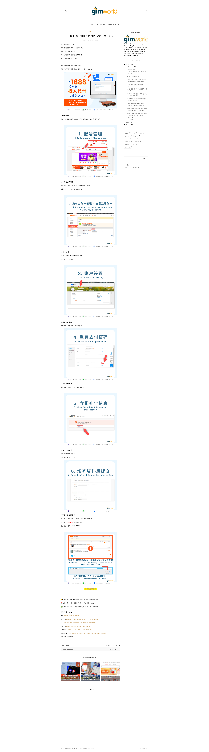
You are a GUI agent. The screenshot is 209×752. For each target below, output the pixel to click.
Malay (134, 139)
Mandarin (127, 141)
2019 (128, 124)
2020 (128, 122)
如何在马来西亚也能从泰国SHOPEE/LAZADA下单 (69, 678)
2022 (128, 64)
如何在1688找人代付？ (89, 678)
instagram (144, 161)
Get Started (101, 24)
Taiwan (127, 144)
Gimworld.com (74, 748)
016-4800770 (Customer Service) (95, 633)
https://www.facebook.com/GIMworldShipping (82, 619)
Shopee (137, 141)
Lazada (127, 139)
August (130, 69)
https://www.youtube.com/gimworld (80, 629)
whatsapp (136, 167)
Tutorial (127, 147)
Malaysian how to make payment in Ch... (110, 678)
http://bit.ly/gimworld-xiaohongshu (78, 626)
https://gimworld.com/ (72, 615)
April (129, 119)
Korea (136, 136)
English (142, 133)
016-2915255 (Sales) (76, 633)
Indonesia (128, 136)
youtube (127, 167)
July (129, 117)
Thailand (135, 144)
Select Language (113, 24)
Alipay (90, 31)
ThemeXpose (90, 748)
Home (91, 24)
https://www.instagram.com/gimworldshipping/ (80, 622)
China (133, 133)
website (128, 161)
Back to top (143, 748)
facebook (136, 161)
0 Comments (65, 645)
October (130, 66)
